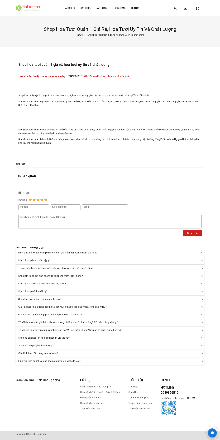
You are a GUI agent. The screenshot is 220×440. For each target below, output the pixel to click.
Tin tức (79, 35)
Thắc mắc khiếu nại (90, 408)
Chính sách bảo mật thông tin (95, 387)
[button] (185, 8)
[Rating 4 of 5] (42, 200)
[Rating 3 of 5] (38, 200)
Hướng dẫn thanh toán (141, 403)
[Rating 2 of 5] (34, 200)
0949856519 (75, 76)
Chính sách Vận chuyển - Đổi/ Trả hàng (100, 392)
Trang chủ (68, 8)
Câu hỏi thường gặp (139, 397)
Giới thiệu (85, 8)
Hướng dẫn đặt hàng (90, 397)
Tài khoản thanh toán (140, 408)
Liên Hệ (135, 8)
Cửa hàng (120, 8)
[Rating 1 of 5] (30, 200)
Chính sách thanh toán (92, 403)
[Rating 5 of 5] (46, 200)
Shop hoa (133, 392)
